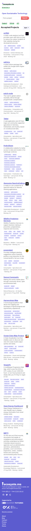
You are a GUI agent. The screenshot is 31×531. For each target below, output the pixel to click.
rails (21, 321)
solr (22, 171)
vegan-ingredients (17, 393)
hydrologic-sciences (9, 164)
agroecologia (7, 311)
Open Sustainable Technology (14, 13)
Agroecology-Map (11, 300)
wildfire (6, 239)
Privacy (4, 522)
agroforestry (7, 315)
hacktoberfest (7, 233)
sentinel (16, 81)
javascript (17, 47)
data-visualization (8, 346)
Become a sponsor (7, 512)
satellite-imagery (8, 81)
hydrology (19, 164)
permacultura (21, 319)
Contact (4, 520)
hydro (5, 158)
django (14, 154)
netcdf (6, 348)
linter (22, 47)
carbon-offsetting (8, 106)
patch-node (8, 93)
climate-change (8, 416)
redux (10, 265)
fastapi (19, 231)
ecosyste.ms (8, 4)
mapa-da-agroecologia (10, 319)
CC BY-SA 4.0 (19, 491)
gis (23, 73)
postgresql (11, 171)
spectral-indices (17, 206)
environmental (8, 418)
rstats (17, 79)
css (5, 45)
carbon (6, 102)
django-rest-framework (10, 156)
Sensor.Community (11, 277)
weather (17, 237)
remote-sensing (10, 79)
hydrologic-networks (9, 162)
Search (24, 18)
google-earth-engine (9, 75)
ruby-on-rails (11, 323)
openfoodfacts (8, 389)
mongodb (13, 459)
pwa (5, 391)
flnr (23, 231)
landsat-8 (18, 198)
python (16, 77)
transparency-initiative (10, 463)
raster (20, 200)
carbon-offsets (17, 104)
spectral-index (8, 206)
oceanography (18, 350)
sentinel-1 (12, 204)
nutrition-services (8, 387)
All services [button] (5, 7)
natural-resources (8, 461)
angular (6, 457)
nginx (5, 171)
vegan (20, 391)
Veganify (7, 365)
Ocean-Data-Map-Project (14, 336)
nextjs (12, 381)
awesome (6, 192)
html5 (22, 379)
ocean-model (12, 348)
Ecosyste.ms (11, 484)
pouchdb (15, 262)
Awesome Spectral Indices (14, 183)
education (16, 416)
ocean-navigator (8, 350)
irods (13, 168)
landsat (6, 77)
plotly (14, 420)
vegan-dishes (7, 393)
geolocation (7, 317)
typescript (6, 49)
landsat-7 (12, 198)
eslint (11, 47)
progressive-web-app (19, 389)
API (18, 23)
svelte (17, 288)
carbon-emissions (14, 102)
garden (10, 260)
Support (4, 23)
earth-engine (13, 71)
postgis (22, 233)
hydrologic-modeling (9, 160)
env (19, 457)
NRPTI (6, 433)
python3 (22, 77)
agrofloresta (18, 313)
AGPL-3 (8, 491)
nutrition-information (9, 385)
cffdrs (10, 231)
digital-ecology (11, 45)
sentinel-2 (19, 204)
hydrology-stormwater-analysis (12, 166)
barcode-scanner (14, 379)
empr (15, 457)
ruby (5, 323)
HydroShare (8, 146)
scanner (15, 391)
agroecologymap (8, 313)
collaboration (7, 154)
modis (11, 77)
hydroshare (7, 168)
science (12, 352)
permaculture (7, 262)
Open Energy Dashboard (13, 406)
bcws (5, 231)
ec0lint (6, 33)
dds (14, 231)
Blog (3, 518)
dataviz (6, 71)
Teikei (6, 119)
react (16, 133)
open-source (7, 420)
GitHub (12, 23)
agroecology (16, 311)
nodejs (11, 133)
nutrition (13, 383)
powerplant (8, 250)
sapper (12, 286)
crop (5, 260)
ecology (6, 47)
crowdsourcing (8, 131)
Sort (25, 28)
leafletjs (6, 133)
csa (15, 131)
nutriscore (6, 383)
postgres (6, 235)
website (13, 49)
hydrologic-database (14, 158)
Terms (4, 524)
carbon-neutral (8, 104)
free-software (16, 315)
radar (15, 200)
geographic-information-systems (12, 73)
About (4, 516)
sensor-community (9, 288)
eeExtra (7, 62)
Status (4, 526)
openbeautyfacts (19, 387)
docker (19, 156)
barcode (6, 379)
